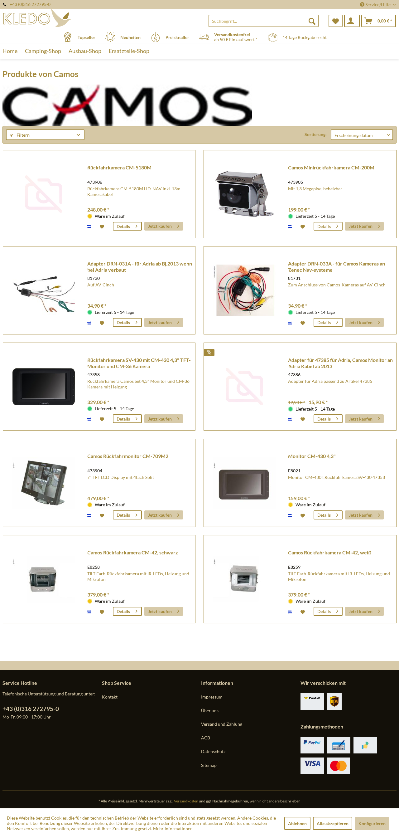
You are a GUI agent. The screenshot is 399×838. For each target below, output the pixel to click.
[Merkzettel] (336, 21)
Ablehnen (297, 823)
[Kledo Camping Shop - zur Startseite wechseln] (51, 17)
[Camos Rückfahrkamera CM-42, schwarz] (43, 579)
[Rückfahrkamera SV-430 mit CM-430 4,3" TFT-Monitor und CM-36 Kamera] (43, 386)
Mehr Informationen (173, 828)
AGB (205, 737)
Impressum (212, 696)
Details (123, 226)
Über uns (210, 710)
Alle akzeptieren (333, 823)
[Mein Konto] (352, 21)
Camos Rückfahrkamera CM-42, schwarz (132, 552)
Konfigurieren (372, 823)
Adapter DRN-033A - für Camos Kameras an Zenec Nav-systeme (336, 267)
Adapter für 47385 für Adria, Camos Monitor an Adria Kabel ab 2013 (340, 363)
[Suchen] (312, 21)
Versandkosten (186, 801)
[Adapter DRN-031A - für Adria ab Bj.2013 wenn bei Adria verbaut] (43, 290)
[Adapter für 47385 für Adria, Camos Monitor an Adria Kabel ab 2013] (244, 386)
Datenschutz (213, 751)
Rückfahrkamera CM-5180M (119, 167)
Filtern (23, 135)
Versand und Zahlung (221, 724)
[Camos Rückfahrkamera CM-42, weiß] (244, 579)
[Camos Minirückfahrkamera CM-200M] (244, 194)
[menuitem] (264, 21)
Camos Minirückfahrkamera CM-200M (331, 167)
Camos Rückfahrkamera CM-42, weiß (329, 552)
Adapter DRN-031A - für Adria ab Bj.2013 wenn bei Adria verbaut (139, 267)
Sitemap (209, 765)
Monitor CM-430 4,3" (312, 456)
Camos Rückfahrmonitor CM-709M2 (127, 456)
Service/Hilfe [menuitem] (378, 4)
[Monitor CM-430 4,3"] (244, 482)
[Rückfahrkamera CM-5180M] (43, 194)
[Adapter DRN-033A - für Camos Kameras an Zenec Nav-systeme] (244, 290)
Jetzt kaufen (160, 226)
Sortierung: (316, 134)
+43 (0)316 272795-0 (30, 708)
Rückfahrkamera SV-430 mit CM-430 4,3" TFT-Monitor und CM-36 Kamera (139, 363)
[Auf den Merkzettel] (103, 226)
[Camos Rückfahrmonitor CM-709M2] (43, 482)
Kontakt (110, 696)
